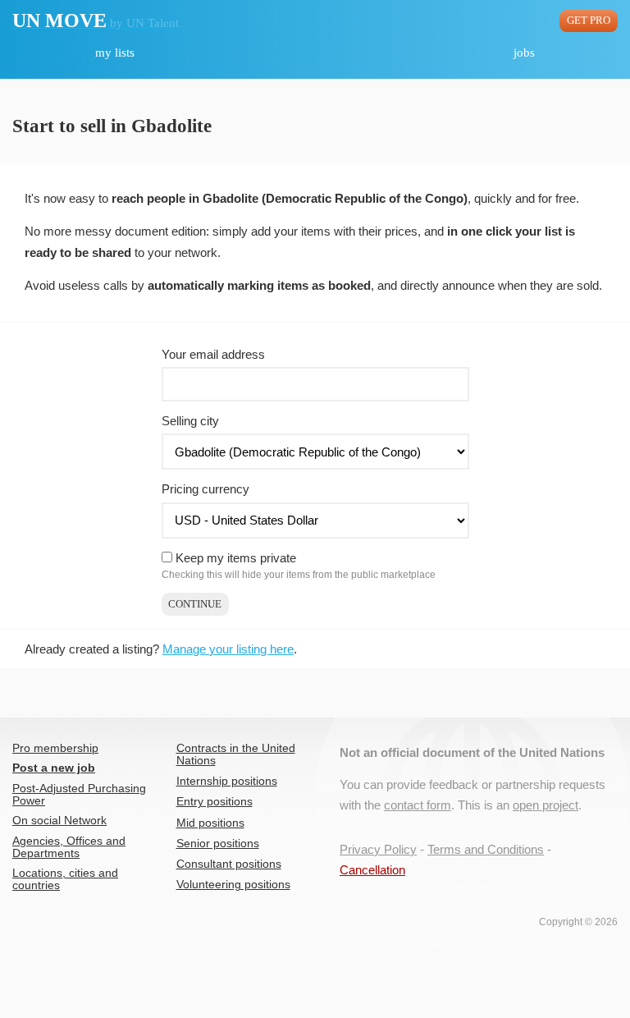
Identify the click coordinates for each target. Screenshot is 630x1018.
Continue (194, 604)
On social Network (59, 820)
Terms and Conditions (485, 849)
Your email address (213, 354)
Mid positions (210, 823)
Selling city (190, 421)
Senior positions (217, 843)
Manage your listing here (228, 649)
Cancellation (372, 870)
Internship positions (226, 781)
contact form (417, 805)
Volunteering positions (233, 884)
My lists (115, 52)
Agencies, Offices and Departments (69, 847)
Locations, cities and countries (65, 879)
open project (545, 805)
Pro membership (55, 748)
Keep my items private (236, 558)
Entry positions (214, 802)
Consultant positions (228, 864)
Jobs (524, 52)
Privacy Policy (378, 849)
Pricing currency (205, 489)
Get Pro (588, 20)
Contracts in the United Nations (235, 754)
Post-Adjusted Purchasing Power (79, 794)
